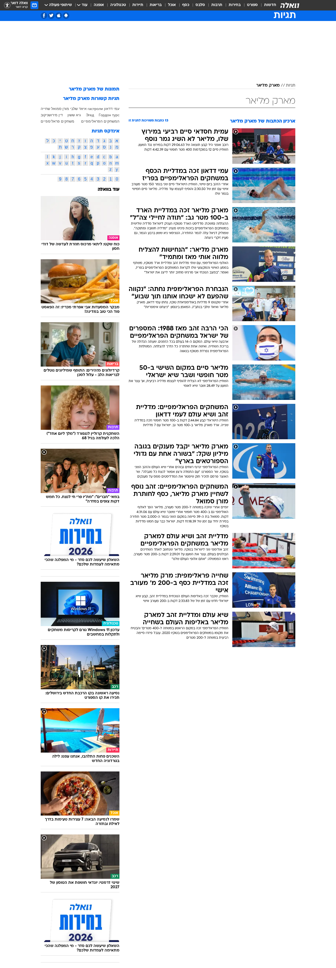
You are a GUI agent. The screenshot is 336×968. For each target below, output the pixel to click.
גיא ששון (74, 115)
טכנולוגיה (118, 5)
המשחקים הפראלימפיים (100, 121)
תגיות (290, 85)
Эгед (90, 115)
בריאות (156, 5)
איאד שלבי (78, 109)
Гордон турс (109, 115)
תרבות (216, 5)
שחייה (45, 109)
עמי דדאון (111, 109)
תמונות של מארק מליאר (94, 89)
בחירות (235, 5)
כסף (185, 5)
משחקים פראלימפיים (57, 121)
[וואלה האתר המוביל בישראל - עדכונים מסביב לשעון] (289, 5)
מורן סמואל (60, 109)
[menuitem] (267, 5)
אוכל (172, 5)
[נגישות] (7, 5)
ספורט (252, 5)
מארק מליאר (268, 85)
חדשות (270, 5)
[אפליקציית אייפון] (58, 15)
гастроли (95, 109)
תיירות (137, 5)
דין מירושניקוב (52, 115)
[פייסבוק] (44, 15)
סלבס (200, 5)
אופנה (99, 5)
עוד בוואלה (108, 189)
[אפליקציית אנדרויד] (66, 15)
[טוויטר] (51, 15)
